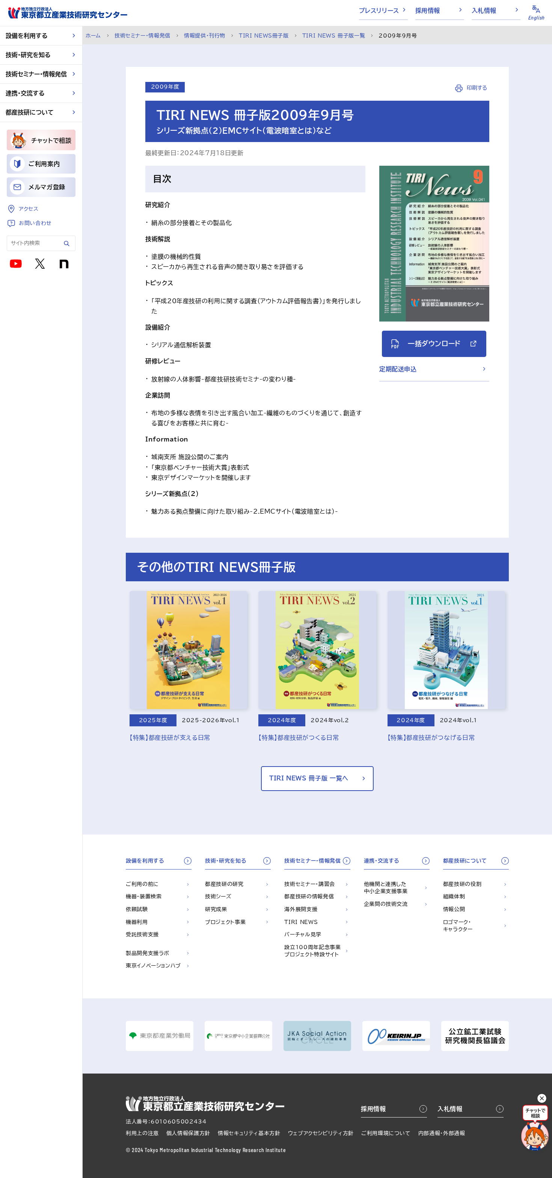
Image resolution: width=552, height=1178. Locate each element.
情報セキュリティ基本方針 (249, 1133)
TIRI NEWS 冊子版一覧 (333, 35)
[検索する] (66, 243)
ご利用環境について (386, 1133)
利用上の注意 (142, 1133)
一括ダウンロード (434, 343)
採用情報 (427, 11)
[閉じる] (542, 1098)
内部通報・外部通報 (441, 1133)
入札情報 (484, 11)
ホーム (93, 35)
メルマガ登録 (47, 187)
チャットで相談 (51, 141)
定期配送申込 (398, 369)
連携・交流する (25, 93)
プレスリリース (379, 11)
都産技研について (30, 112)
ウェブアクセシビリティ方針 (321, 1133)
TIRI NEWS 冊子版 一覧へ (308, 778)
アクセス (29, 209)
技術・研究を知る (28, 55)
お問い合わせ (35, 223)
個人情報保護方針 (188, 1133)
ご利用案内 (44, 164)
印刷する (476, 88)
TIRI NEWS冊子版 (264, 35)
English (536, 17)
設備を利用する (27, 36)
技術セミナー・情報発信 (36, 74)
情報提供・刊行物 (204, 35)
